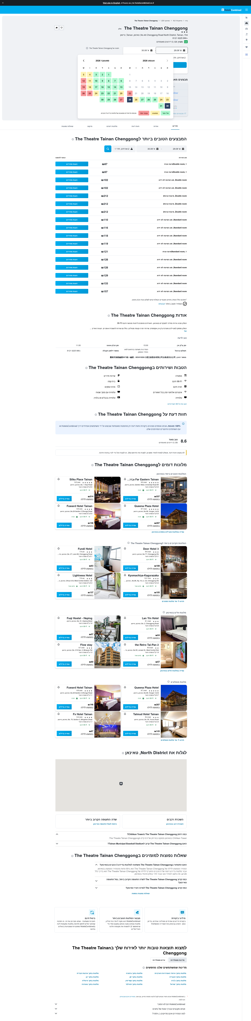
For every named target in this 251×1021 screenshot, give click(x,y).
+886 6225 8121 (180, 38)
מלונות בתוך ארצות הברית (88, 973)
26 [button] (148, 99)
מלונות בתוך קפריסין (134, 980)
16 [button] (167, 93)
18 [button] (155, 93)
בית (186, 20)
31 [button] (161, 105)
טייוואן (180, 20)
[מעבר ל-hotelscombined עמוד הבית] (231, 9)
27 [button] (142, 99)
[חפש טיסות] (246, 17)
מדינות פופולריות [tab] (177, 960)
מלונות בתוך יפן (136, 976)
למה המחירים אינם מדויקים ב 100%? (168, 1013)
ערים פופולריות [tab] (159, 960)
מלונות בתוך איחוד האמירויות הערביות (170, 973)
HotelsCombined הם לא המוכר (171, 1004)
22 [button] (130, 93)
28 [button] (136, 99)
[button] (3, 3)
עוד (185, 331)
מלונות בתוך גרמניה (134, 973)
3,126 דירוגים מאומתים (166, 41)
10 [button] (161, 87)
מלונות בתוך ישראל (178, 984)
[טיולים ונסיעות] (246, 47)
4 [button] (155, 80)
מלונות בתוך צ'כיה (178, 980)
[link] (168, 531)
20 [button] (142, 93)
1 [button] (129, 74)
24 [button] (161, 99)
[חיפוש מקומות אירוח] (246, 23)
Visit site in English (111, 3)
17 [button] (161, 93)
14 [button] (136, 87)
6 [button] (142, 80)
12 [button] (148, 87)
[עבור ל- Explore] (246, 39)
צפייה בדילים (130, 498)
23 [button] (167, 99)
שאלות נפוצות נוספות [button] (141, 893)
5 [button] (148, 80)
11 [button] (155, 87)
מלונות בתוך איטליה (90, 980)
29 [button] (130, 99)
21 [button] (136, 93)
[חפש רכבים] (246, 28)
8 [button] (129, 80)
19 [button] (148, 93)
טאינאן (167, 20)
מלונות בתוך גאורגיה (90, 984)
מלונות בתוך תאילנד (134, 984)
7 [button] (136, 80)
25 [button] (155, 99)
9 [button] (167, 87)
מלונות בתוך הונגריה (177, 976)
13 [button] (142, 87)
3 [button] (161, 80)
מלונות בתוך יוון (92, 976)
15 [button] (130, 87)
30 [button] (167, 105)
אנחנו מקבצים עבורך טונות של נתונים (169, 1008)
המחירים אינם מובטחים (127, 996)
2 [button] (167, 80)
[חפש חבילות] (246, 34)
